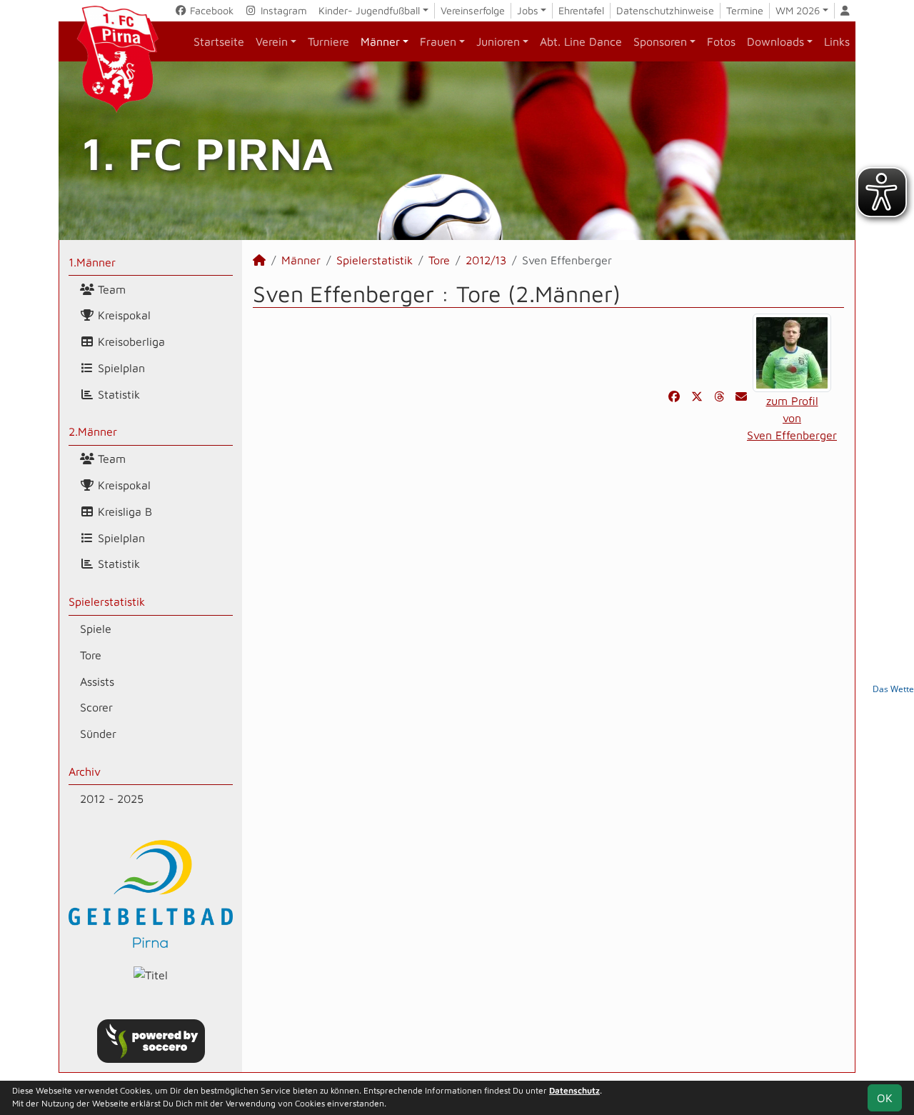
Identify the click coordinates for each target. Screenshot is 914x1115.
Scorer (96, 707)
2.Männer (93, 431)
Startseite (219, 41)
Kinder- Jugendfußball (369, 10)
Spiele (95, 628)
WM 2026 (797, 10)
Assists (97, 681)
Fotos (721, 41)
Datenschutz (574, 1090)
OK (885, 1097)
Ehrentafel (581, 10)
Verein (272, 41)
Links (837, 41)
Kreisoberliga (129, 341)
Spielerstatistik (107, 601)
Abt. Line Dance (581, 41)
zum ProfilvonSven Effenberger (792, 417)
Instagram (282, 10)
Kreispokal (122, 315)
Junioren (498, 41)
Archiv (85, 771)
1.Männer (92, 262)
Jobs (527, 10)
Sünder (98, 733)
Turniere (328, 41)
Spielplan (119, 367)
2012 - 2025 (112, 798)
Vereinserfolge (473, 10)
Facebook (210, 10)
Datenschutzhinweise (665, 10)
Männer (380, 41)
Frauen (438, 41)
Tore (90, 655)
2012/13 (486, 260)
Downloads (775, 41)
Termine (744, 10)
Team (110, 289)
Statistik (117, 394)
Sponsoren (660, 41)
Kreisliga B (123, 511)
